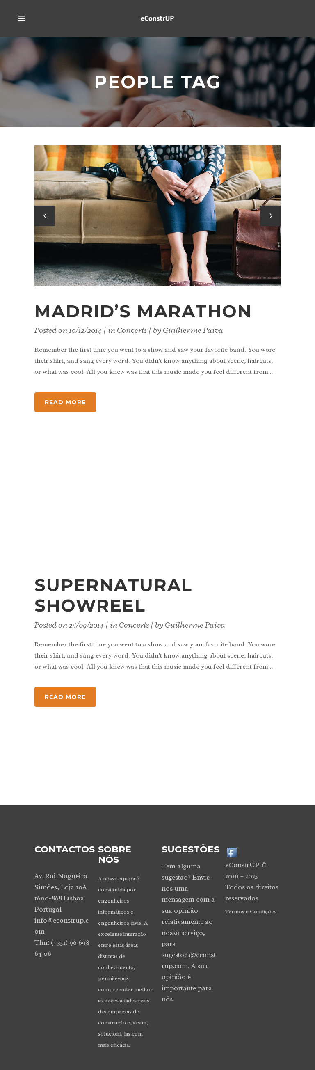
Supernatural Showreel (113, 595)
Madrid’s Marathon (143, 311)
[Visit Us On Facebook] (232, 851)
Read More (65, 402)
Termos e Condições (250, 911)
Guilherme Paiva (193, 330)
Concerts (132, 330)
